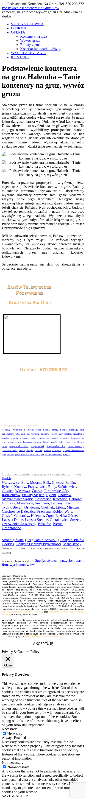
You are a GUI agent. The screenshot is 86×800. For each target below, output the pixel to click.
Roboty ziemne (31, 45)
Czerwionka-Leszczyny (19, 524)
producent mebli (9, 450)
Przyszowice (37, 487)
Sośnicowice (67, 487)
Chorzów (64, 495)
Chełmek (47, 507)
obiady (53, 434)
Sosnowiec (43, 499)
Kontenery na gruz (33, 36)
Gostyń (7, 515)
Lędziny (56, 503)
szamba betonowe (19, 438)
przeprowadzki (37, 446)
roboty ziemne (59, 429)
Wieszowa (22, 491)
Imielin (69, 503)
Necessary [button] (9, 729)
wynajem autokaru (40, 434)
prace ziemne (42, 429)
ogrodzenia (78, 442)
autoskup (73, 429)
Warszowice (10, 482)
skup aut (25, 434)
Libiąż (60, 507)
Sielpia (29, 450)
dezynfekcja (78, 434)
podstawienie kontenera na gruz (29, 454)
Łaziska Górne (66, 515)
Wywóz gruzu (30, 40)
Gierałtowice (59, 520)
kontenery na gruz (32, 442)
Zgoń (50, 515)
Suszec (75, 520)
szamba (5, 438)
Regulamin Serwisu (42, 540)
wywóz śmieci (57, 442)
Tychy (6, 507)
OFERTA (18, 32)
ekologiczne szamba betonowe (54, 438)
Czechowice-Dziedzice (18, 511)
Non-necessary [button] (12, 762)
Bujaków (44, 524)
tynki (69, 442)
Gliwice (7, 491)
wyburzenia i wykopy (23, 429)
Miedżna (73, 507)
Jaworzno (42, 503)
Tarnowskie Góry (56, 491)
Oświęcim (31, 507)
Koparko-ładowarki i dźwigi (40, 49)
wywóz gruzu (14, 442)
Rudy (52, 487)
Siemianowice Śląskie (17, 499)
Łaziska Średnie (36, 520)
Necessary (14, 734)
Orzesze (58, 482)
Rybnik (7, 487)
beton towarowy (75, 446)
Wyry (68, 511)
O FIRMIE (19, 28)
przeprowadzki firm (18, 446)
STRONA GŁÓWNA (27, 24)
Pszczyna (44, 511)
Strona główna (13, 540)
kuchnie (38, 450)
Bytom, (51, 495)
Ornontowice (11, 528)
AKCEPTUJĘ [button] (43, 644)
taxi (17, 434)
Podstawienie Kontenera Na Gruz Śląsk (30, 8)
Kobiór (58, 511)
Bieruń (17, 507)
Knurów (20, 487)
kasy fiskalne (64, 434)
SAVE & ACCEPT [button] (16, 796)
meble (22, 450)
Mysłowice (25, 503)
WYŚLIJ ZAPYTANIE (28, 53)
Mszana (35, 482)
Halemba (37, 515)
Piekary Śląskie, (33, 495)
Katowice (60, 499)
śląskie (6, 478)
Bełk (46, 482)
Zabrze (37, 491)
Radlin (70, 482)
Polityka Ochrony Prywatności (38, 544)
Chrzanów (21, 515)
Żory (24, 482)
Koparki (5, 429)
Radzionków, (11, 495)
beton (33, 438)
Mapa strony (72, 544)
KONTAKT (20, 57)
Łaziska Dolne (12, 520)
